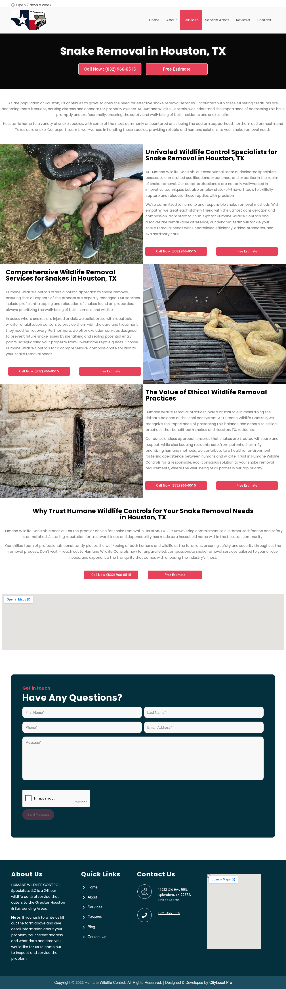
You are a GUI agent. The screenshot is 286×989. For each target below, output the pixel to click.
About (92, 897)
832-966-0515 (169, 913)
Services (95, 906)
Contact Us (97, 936)
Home (92, 887)
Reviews (95, 917)
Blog (91, 926)
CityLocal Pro (220, 982)
